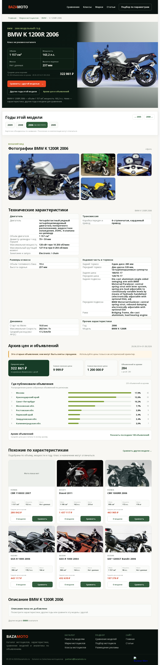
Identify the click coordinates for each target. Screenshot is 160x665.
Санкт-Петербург (25, 401)
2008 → (149, 116)
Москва (20, 392)
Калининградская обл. (28, 423)
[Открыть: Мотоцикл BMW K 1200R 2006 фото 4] (98, 188)
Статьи (111, 6)
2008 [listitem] (20, 124)
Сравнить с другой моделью (26, 83)
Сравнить (42, 519)
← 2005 (137, 116)
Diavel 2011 (65, 493)
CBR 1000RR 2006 (117, 493)
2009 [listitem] (10, 124)
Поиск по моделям (75, 639)
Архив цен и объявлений (56, 91)
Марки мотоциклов (29, 18)
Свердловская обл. (26, 419)
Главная (12, 18)
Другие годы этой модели (23, 91)
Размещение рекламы (107, 647)
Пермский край (24, 414)
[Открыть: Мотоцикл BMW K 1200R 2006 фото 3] (134, 164)
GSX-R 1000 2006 (20, 558)
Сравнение (73, 6)
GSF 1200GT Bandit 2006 (121, 558)
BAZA (17, 636)
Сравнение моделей (106, 639)
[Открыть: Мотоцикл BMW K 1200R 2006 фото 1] (43, 176)
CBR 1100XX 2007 (21, 493)
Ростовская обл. (25, 410)
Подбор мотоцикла (105, 643)
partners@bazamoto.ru (75, 659)
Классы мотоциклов (75, 647)
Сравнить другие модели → (137, 451)
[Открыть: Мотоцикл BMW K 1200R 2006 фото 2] (98, 164)
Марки (99, 6)
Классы (87, 6)
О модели (21, 519)
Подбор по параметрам (135, 6)
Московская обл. (25, 406)
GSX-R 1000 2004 (69, 558)
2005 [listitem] (53, 124)
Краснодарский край (27, 397)
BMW (44, 18)
